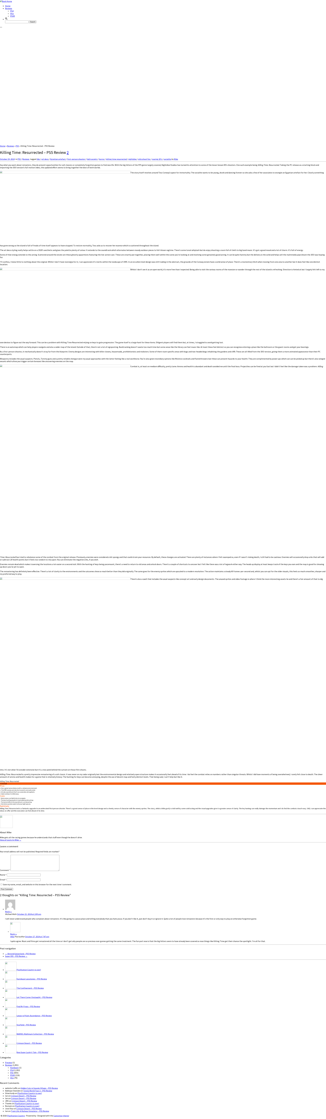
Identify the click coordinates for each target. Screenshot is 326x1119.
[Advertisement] (163, 125)
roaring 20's (157, 159)
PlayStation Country (16, 1115)
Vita (12, 13)
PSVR (12, 16)
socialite (168, 159)
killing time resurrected (116, 159)
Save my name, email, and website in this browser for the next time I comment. (37, 884)
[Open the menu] (1, 27)
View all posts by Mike (10, 840)
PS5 (17, 146)
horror (102, 159)
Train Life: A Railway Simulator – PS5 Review (30, 1111)
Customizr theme (61, 1115)
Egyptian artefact (58, 159)
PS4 (11, 11)
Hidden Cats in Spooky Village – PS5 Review (39, 1088)
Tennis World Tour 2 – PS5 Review (37, 1090)
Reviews (8, 8)
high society (92, 159)
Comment (5, 870)
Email (3, 879)
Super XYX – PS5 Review (16, 956)
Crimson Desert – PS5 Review (23, 1096)
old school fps (144, 159)
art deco (45, 159)
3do (38, 159)
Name (3, 874)
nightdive (132, 159)
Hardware (14, 1067)
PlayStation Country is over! (29, 1093)
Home (7, 6)
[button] (6, 19)
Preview (8, 1062)
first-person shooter (76, 159)
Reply (8, 911)
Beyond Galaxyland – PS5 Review (20, 953)
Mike (176, 159)
